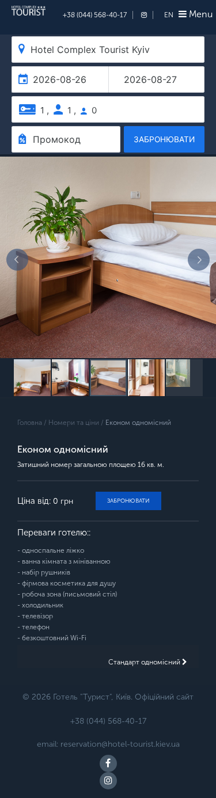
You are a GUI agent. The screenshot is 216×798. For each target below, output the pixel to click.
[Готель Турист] (29, 12)
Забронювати (128, 500)
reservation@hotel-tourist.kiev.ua (120, 744)
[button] (17, 259)
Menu (200, 14)
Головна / (32, 423)
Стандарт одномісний (145, 662)
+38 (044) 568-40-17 (95, 15)
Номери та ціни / (76, 423)
